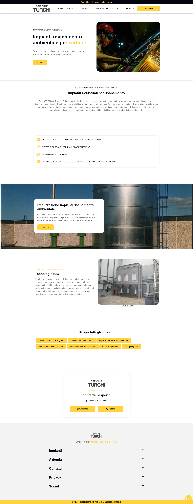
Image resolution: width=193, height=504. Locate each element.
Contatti (129, 9)
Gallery (116, 9)
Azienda (86, 9)
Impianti (71, 9)
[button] (96, 450)
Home (60, 9)
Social (54, 486)
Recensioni (102, 9)
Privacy (55, 477)
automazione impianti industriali (103, 442)
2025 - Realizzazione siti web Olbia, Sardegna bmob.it (96, 502)
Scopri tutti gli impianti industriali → (96, 2)
